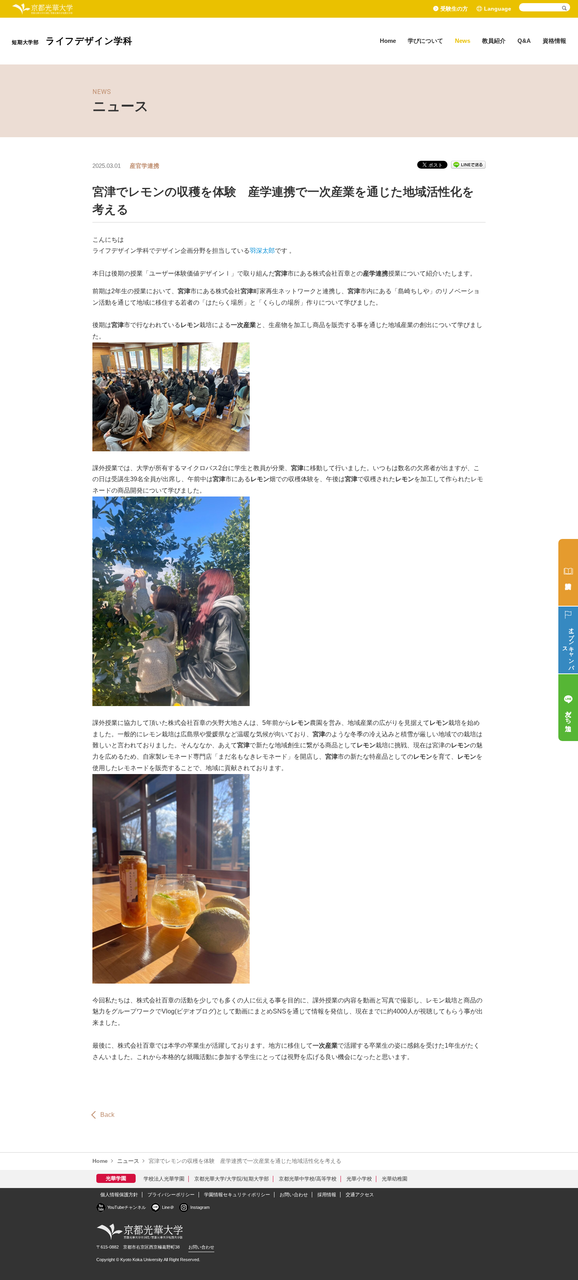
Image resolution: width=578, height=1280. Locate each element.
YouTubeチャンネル (126, 1207)
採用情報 (326, 1194)
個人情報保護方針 (119, 1194)
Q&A (524, 40)
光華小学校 (359, 1179)
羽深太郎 (262, 250)
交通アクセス (360, 1194)
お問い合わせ (294, 1194)
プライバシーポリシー (171, 1194)
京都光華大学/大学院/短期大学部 (231, 1179)
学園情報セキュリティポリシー (237, 1194)
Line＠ (168, 1207)
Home (388, 40)
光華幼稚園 (394, 1179)
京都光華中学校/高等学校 (308, 1179)
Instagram (200, 1207)
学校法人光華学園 (164, 1179)
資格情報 (554, 40)
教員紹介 (494, 40)
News (462, 40)
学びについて (425, 40)
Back (107, 1114)
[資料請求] (568, 572)
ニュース (128, 1161)
